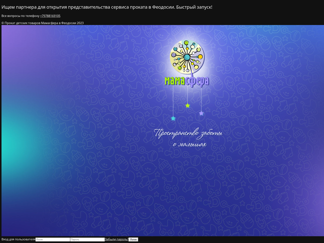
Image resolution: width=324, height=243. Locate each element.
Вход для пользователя (18, 239)
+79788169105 (50, 16)
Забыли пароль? (117, 239)
